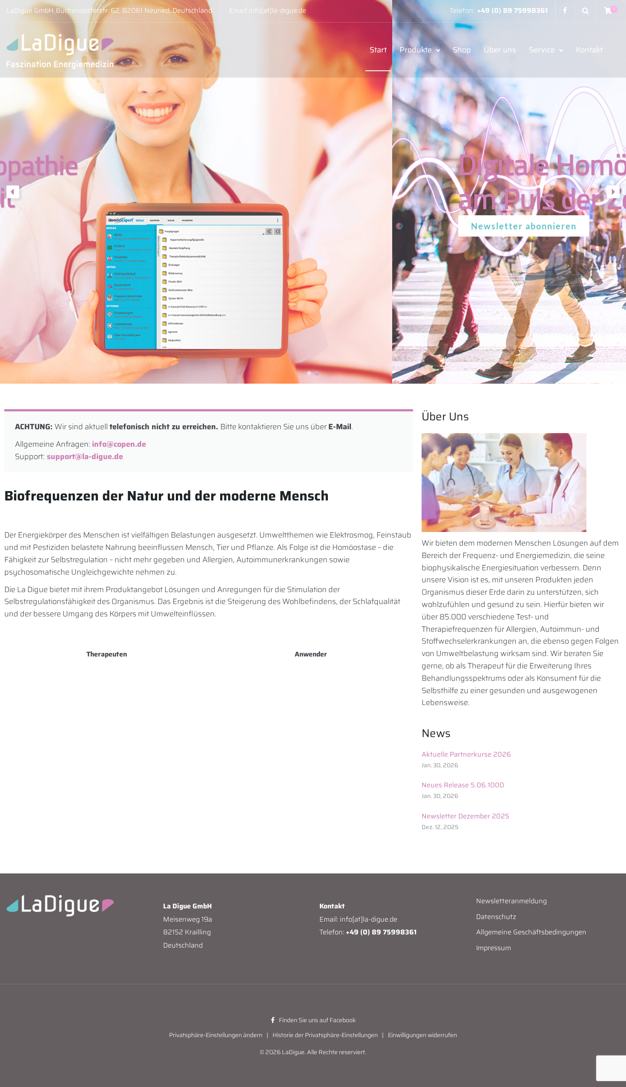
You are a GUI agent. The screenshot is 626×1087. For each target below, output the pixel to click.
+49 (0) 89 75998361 (512, 10)
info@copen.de (119, 444)
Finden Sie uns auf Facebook (317, 1020)
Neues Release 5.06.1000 (463, 785)
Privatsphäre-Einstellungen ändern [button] (215, 1035)
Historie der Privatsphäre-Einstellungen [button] (325, 1035)
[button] (12, 191)
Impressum (493, 947)
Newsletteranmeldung (511, 901)
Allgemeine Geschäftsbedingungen (531, 932)
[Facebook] (565, 10)
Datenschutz (496, 916)
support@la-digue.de (85, 457)
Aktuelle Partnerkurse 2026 (466, 754)
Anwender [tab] (311, 654)
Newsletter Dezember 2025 (465, 816)
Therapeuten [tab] (106, 654)
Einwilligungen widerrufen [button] (422, 1035)
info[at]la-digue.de (277, 10)
